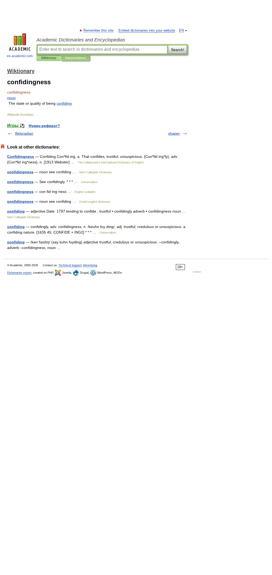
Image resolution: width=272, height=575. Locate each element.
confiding (16, 211)
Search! (177, 50)
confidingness (20, 172)
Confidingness (20, 156)
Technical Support (70, 265)
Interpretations (75, 58)
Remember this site (98, 30)
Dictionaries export (19, 272)
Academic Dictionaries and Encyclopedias (80, 40)
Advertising (90, 265)
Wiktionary (48, 58)
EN (181, 30)
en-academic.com (20, 56)
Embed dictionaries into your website (146, 30)
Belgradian (24, 133)
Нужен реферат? (44, 126)
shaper (174, 133)
